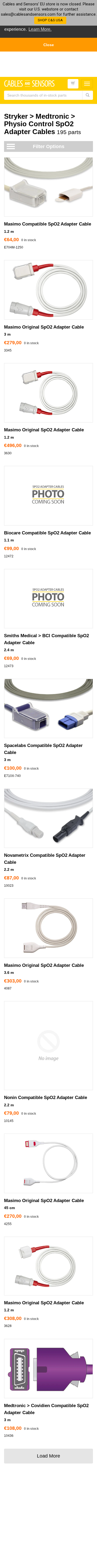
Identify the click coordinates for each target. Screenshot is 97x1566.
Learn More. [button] (40, 29)
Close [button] (48, 45)
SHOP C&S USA (50, 20)
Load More (48, 1456)
